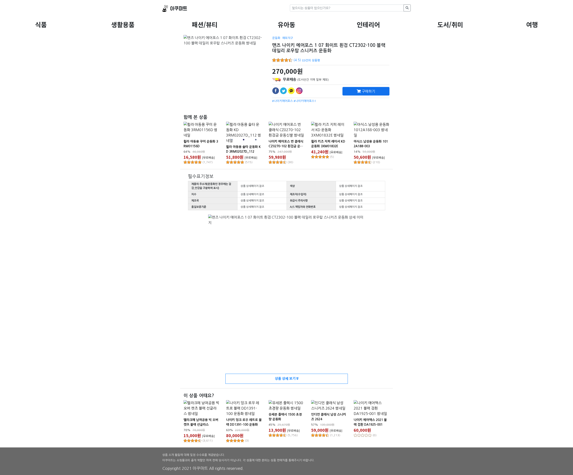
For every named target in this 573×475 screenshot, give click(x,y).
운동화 (276, 38)
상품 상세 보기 (285, 378)
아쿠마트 (178, 8)
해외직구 (287, 38)
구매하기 (368, 91)
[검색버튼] (407, 7)
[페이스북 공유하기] (275, 90)
